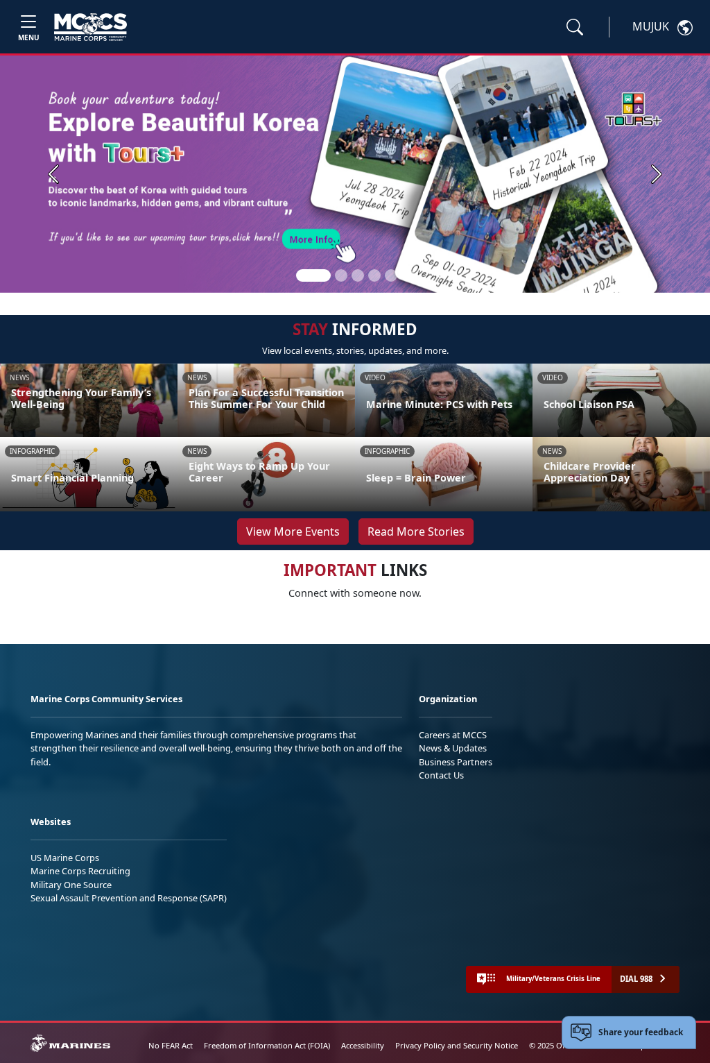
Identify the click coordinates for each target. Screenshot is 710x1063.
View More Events (293, 531)
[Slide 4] (374, 275)
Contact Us (441, 775)
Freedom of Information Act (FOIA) (267, 1045)
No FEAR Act (170, 1045)
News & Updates (453, 748)
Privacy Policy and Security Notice (456, 1045)
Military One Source (71, 884)
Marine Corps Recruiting (80, 871)
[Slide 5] (391, 275)
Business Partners (455, 762)
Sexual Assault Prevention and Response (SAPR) (129, 898)
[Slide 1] (313, 275)
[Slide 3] (358, 275)
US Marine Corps (65, 857)
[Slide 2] (341, 275)
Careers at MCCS (453, 735)
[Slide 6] (407, 275)
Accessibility (362, 1045)
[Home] (90, 27)
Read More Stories (416, 531)
